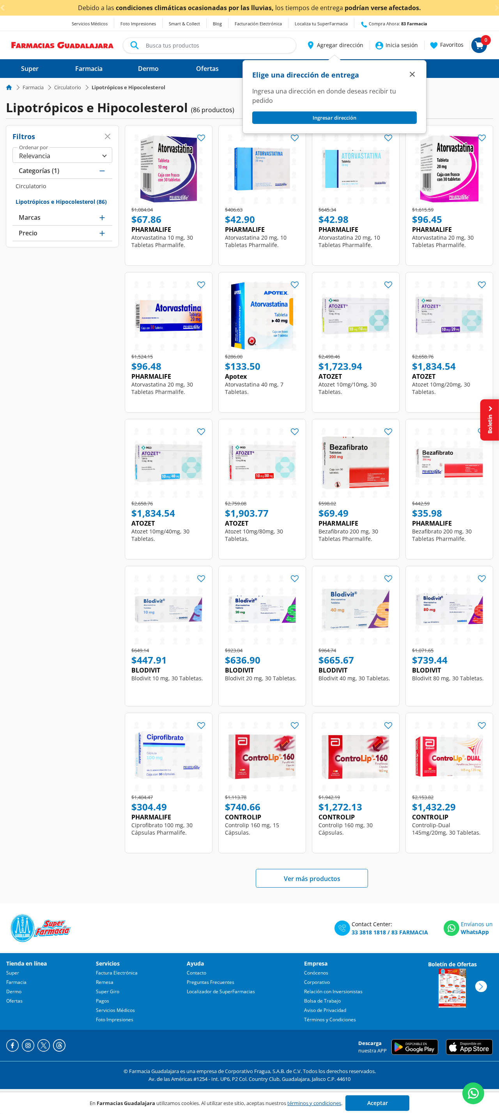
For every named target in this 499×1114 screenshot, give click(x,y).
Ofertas (14, 1000)
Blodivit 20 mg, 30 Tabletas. (261, 678)
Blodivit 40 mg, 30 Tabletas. (354, 678)
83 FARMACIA (409, 932)
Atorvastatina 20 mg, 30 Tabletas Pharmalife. (443, 241)
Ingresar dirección (334, 117)
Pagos (102, 1000)
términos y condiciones (314, 1103)
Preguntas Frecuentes (210, 982)
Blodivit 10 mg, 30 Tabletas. (167, 678)
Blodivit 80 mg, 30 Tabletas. (448, 678)
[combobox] (209, 45)
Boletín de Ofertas (452, 964)
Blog (217, 23)
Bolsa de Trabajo (322, 1000)
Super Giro (107, 991)
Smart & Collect (184, 23)
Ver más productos (312, 878)
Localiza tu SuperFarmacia (321, 23)
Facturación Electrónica (258, 23)
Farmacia (33, 87)
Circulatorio (67, 87)
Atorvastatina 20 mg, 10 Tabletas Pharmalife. (256, 241)
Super (12, 972)
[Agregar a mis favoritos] (201, 135)
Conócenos (316, 972)
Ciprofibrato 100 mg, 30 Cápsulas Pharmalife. (162, 828)
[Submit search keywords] (134, 45)
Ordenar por (33, 147)
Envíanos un (477, 924)
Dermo (13, 991)
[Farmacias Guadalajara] (62, 44)
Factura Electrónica (117, 972)
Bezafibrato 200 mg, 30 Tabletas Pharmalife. (348, 535)
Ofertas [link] (207, 68)
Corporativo (317, 982)
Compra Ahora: (397, 23)
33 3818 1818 (369, 932)
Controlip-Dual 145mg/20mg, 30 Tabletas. (446, 828)
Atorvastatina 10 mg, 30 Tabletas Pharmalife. (162, 241)
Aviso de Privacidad (325, 1010)
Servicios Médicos (90, 23)
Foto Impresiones (138, 23)
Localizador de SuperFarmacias (221, 991)
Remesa (104, 982)
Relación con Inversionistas (333, 991)
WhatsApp (475, 932)
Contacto (196, 972)
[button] (334, 45)
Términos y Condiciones (330, 1019)
